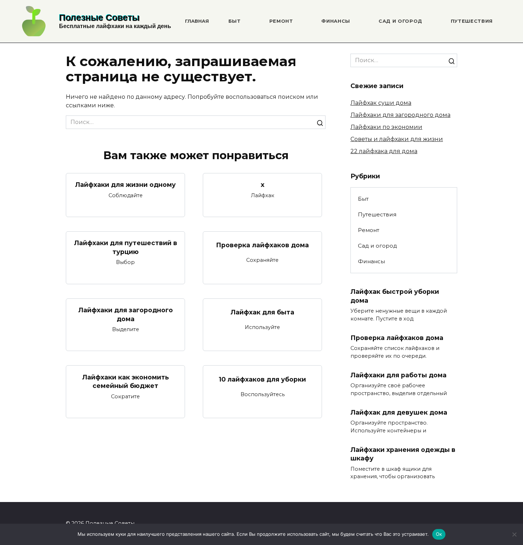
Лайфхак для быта (262, 312)
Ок (439, 534)
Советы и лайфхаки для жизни (396, 139)
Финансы (335, 21)
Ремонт (281, 21)
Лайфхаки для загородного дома (125, 314)
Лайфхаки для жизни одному (125, 184)
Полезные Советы (99, 17)
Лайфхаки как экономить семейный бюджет (125, 381)
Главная (197, 21)
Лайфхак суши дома (380, 102)
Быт (234, 21)
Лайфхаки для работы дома (398, 375)
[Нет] (514, 534)
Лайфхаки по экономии (386, 127)
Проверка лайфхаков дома (262, 245)
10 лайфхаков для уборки (262, 379)
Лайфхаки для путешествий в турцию (125, 247)
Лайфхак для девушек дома (398, 412)
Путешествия (472, 21)
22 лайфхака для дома (383, 151)
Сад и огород (400, 21)
